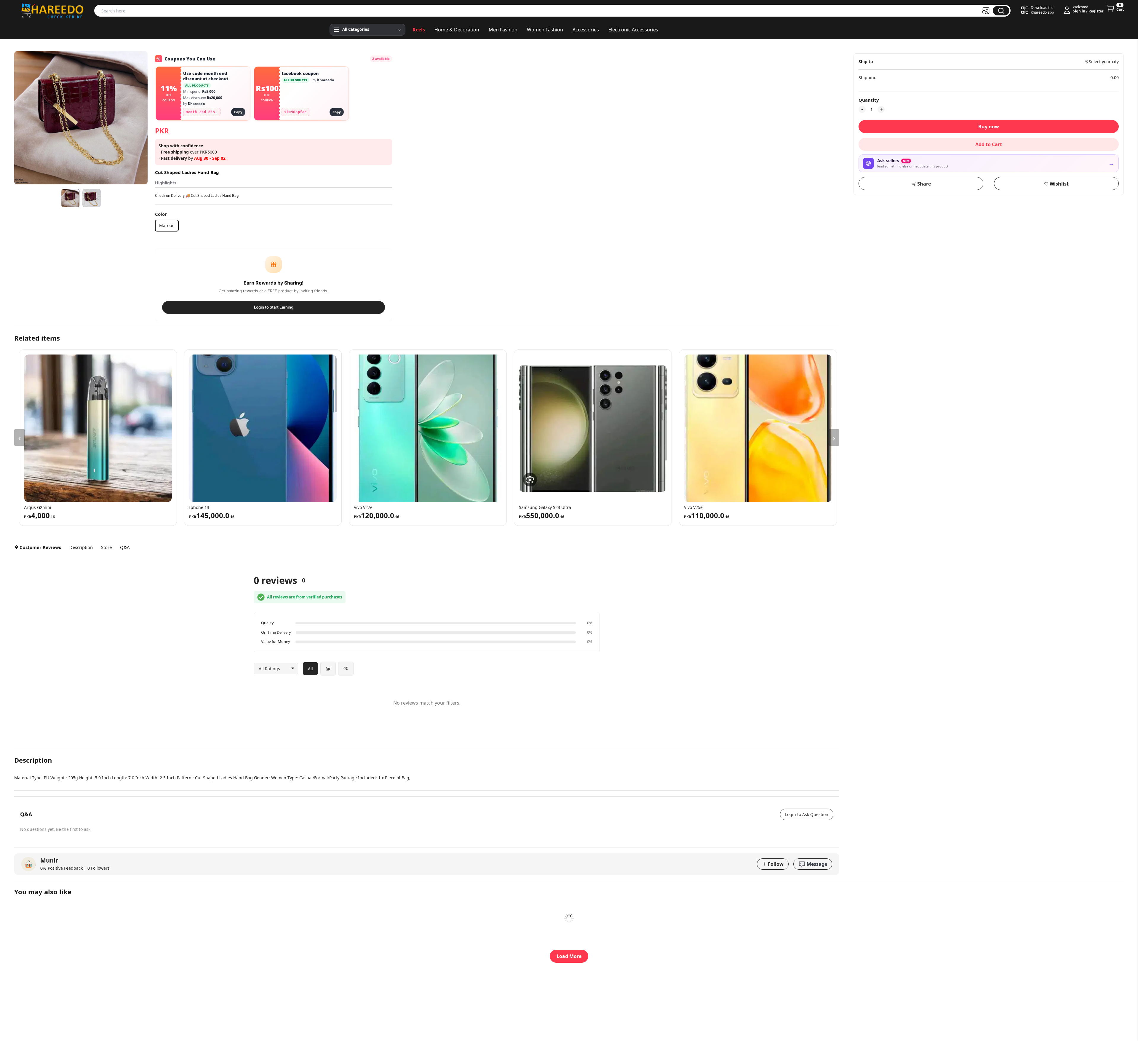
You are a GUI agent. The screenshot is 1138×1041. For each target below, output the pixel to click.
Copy (238, 112)
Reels (419, 29)
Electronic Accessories (633, 29)
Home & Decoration (456, 29)
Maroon (167, 225)
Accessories (586, 29)
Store (106, 547)
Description (81, 547)
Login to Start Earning (273, 307)
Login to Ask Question (806, 814)
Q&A (125, 547)
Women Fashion (545, 29)
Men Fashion (503, 29)
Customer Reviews (40, 547)
